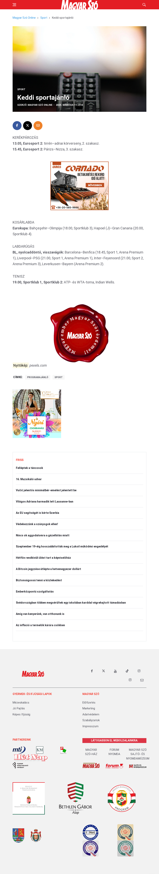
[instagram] (139, 671)
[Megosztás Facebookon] (17, 125)
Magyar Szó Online (24, 17)
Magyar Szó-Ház (91, 752)
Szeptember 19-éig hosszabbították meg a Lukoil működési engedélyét (62, 546)
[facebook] (91, 671)
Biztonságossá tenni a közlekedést (39, 580)
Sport (43, 17)
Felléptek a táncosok (29, 467)
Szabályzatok (91, 720)
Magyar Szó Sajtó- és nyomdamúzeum (137, 754)
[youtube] (115, 671)
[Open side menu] (14, 5)
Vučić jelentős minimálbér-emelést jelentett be (46, 490)
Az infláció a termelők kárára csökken (40, 625)
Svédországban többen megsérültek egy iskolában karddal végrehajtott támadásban (71, 602)
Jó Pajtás (19, 708)
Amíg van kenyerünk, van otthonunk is (40, 613)
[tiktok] (127, 671)
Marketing (88, 708)
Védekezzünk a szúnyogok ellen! (37, 524)
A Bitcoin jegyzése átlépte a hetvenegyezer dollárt (48, 569)
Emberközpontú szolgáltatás (35, 591)
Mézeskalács (21, 702)
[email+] (141, 680)
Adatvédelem (90, 714)
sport (58, 377)
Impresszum (90, 726)
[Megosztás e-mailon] (38, 125)
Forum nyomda (114, 752)
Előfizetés (88, 702)
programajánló (37, 377)
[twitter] (103, 671)
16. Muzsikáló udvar (29, 479)
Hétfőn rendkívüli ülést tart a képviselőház (43, 557)
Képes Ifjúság (21, 714)
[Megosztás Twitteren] (27, 125)
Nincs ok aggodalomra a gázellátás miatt (42, 535)
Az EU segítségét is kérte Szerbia (37, 512)
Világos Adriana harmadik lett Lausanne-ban (44, 501)
